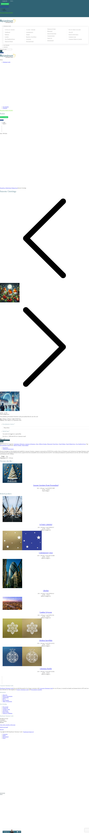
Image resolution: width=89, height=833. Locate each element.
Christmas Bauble (46, 668)
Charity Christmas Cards (23, 689)
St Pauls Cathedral (45, 524)
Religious (7, 34)
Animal (28, 34)
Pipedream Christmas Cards (6, 688)
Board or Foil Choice (73, 34)
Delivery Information (7, 696)
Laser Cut (49, 38)
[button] (1, 441)
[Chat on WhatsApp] (5, 4)
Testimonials (6, 697)
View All (71, 32)
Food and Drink (30, 41)
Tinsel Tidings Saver (13, 188)
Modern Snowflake (45, 640)
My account (5, 706)
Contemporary (29, 32)
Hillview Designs (43, 444)
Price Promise (6, 700)
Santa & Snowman (51, 33)
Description (5, 447)
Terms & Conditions (7, 713)
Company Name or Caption (75, 39)
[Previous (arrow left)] (0, 794)
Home (1, 188)
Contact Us (5, 708)
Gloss (37, 444)
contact (2, 52)
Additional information (8, 449)
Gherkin (46, 590)
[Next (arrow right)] (1, 794)
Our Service (5, 710)
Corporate (28, 39)
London (7, 36)
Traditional (7, 32)
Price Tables (5, 188)
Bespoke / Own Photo (31, 36)
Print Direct (55, 444)
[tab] (46, 447)
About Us (5, 695)
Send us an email (4, 727)
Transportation (51, 35)
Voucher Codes (6, 709)
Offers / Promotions (7, 701)
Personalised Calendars (36, 689)
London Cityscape (46, 612)
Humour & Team (51, 29)
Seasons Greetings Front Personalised (45, 485)
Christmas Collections (19, 444)
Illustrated (49, 31)
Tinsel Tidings (62, 444)
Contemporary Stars (46, 553)
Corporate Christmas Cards (46, 688)
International (50, 40)
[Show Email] (17, 832)
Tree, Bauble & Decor (10, 39)
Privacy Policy (6, 712)
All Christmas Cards (5, 445)
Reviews (2, 729)
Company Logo (72, 36)
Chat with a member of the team (7, 724)
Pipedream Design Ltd (28, 731)
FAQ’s (4, 698)
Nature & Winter (9, 41)
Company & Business (30, 444)
